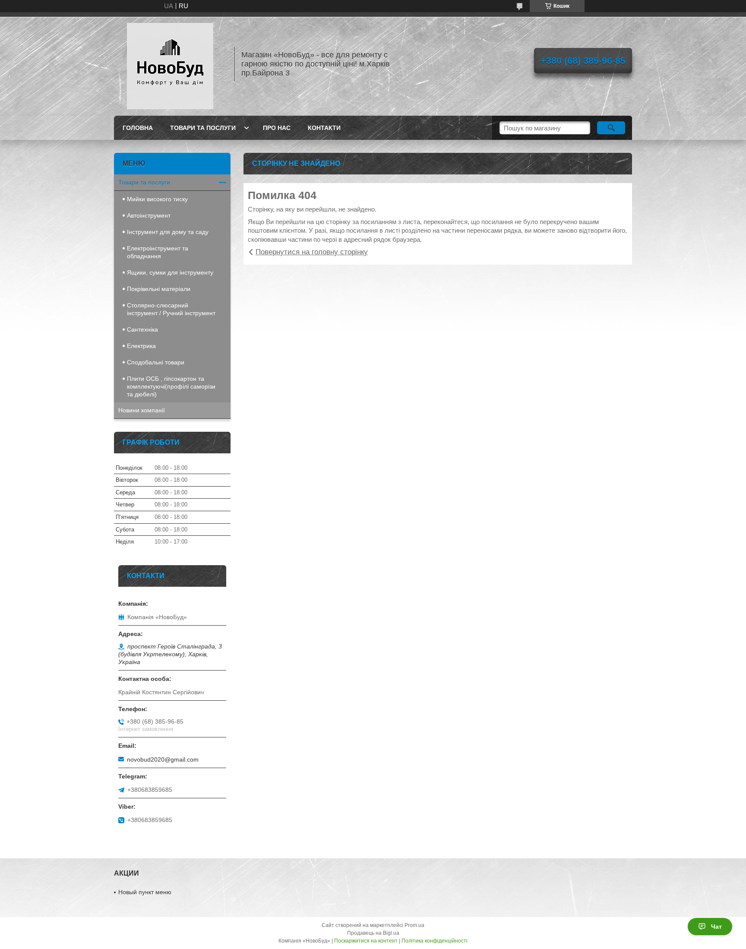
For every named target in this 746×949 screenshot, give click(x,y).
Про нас (277, 127)
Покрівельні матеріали (158, 288)
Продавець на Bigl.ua (373, 933)
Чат (716, 926)
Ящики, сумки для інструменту (170, 272)
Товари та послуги (203, 127)
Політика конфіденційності (434, 941)
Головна (138, 127)
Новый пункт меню (144, 892)
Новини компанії (141, 410)
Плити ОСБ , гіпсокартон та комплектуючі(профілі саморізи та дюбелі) (171, 386)
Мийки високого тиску (157, 199)
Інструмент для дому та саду (168, 231)
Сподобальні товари (155, 362)
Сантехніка (142, 329)
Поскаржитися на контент (366, 941)
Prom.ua (414, 925)
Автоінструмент (149, 215)
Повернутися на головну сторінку (312, 252)
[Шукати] (611, 127)
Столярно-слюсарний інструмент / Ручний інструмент (171, 309)
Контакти (324, 127)
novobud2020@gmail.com (163, 759)
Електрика (141, 345)
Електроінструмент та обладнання (157, 252)
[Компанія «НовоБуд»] (170, 64)
